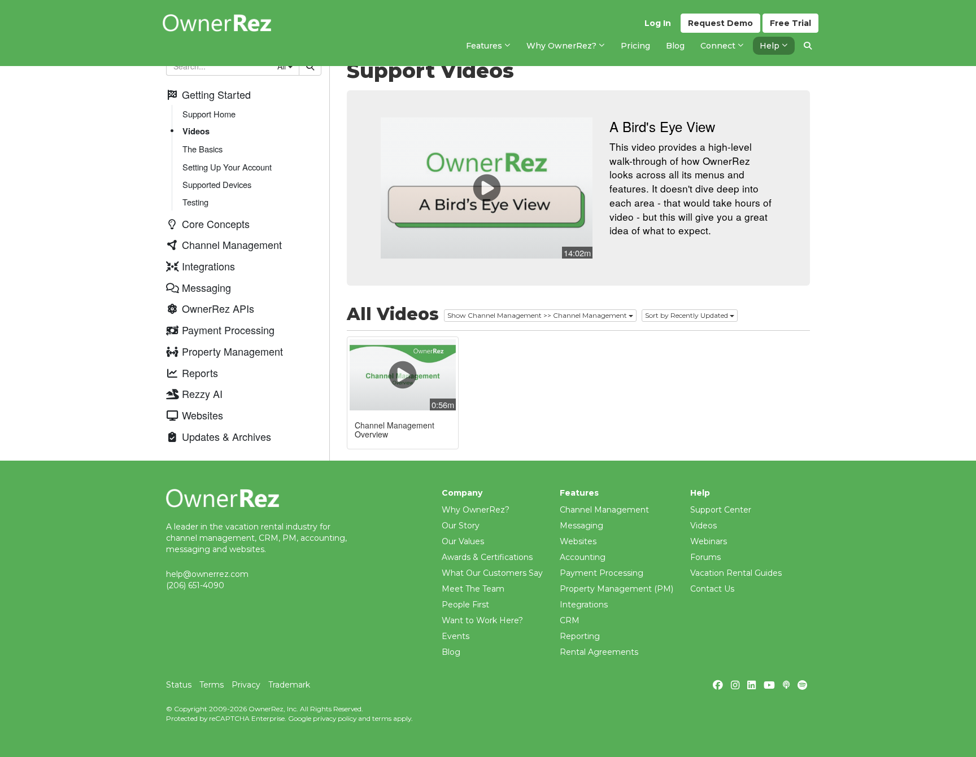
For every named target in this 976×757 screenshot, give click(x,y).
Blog (451, 652)
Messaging (581, 525)
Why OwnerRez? (475, 510)
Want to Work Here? (482, 620)
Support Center (720, 510)
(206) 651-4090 (195, 585)
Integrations (584, 605)
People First (465, 605)
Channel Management (604, 510)
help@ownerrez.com (207, 574)
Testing (195, 202)
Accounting (582, 557)
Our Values (463, 541)
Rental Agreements (599, 652)
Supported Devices (216, 184)
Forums (705, 557)
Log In (657, 23)
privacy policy (334, 718)
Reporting (580, 636)
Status (178, 685)
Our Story (461, 525)
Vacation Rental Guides (736, 573)
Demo (720, 23)
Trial (790, 23)
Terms (211, 685)
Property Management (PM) (616, 589)
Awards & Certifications (487, 557)
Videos (196, 131)
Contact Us (712, 589)
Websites (578, 541)
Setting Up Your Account (227, 167)
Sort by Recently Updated (687, 315)
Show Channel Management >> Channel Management (538, 315)
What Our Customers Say (492, 573)
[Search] (807, 46)
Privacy (246, 685)
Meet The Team (473, 589)
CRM (570, 620)
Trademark (289, 685)
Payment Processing (601, 573)
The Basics (202, 149)
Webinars (708, 541)
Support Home (209, 114)
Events (455, 636)
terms (381, 718)
